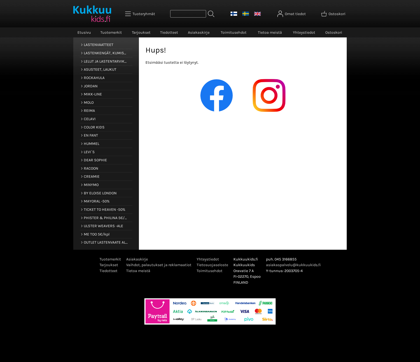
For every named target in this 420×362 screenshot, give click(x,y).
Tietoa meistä (270, 32)
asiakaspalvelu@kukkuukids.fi (293, 265)
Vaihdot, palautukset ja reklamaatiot (158, 265)
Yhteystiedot (304, 32)
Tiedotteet (169, 32)
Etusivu (84, 32)
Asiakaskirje (199, 32)
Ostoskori (333, 32)
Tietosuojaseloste (212, 265)
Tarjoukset (141, 32)
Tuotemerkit (111, 32)
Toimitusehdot (234, 32)
